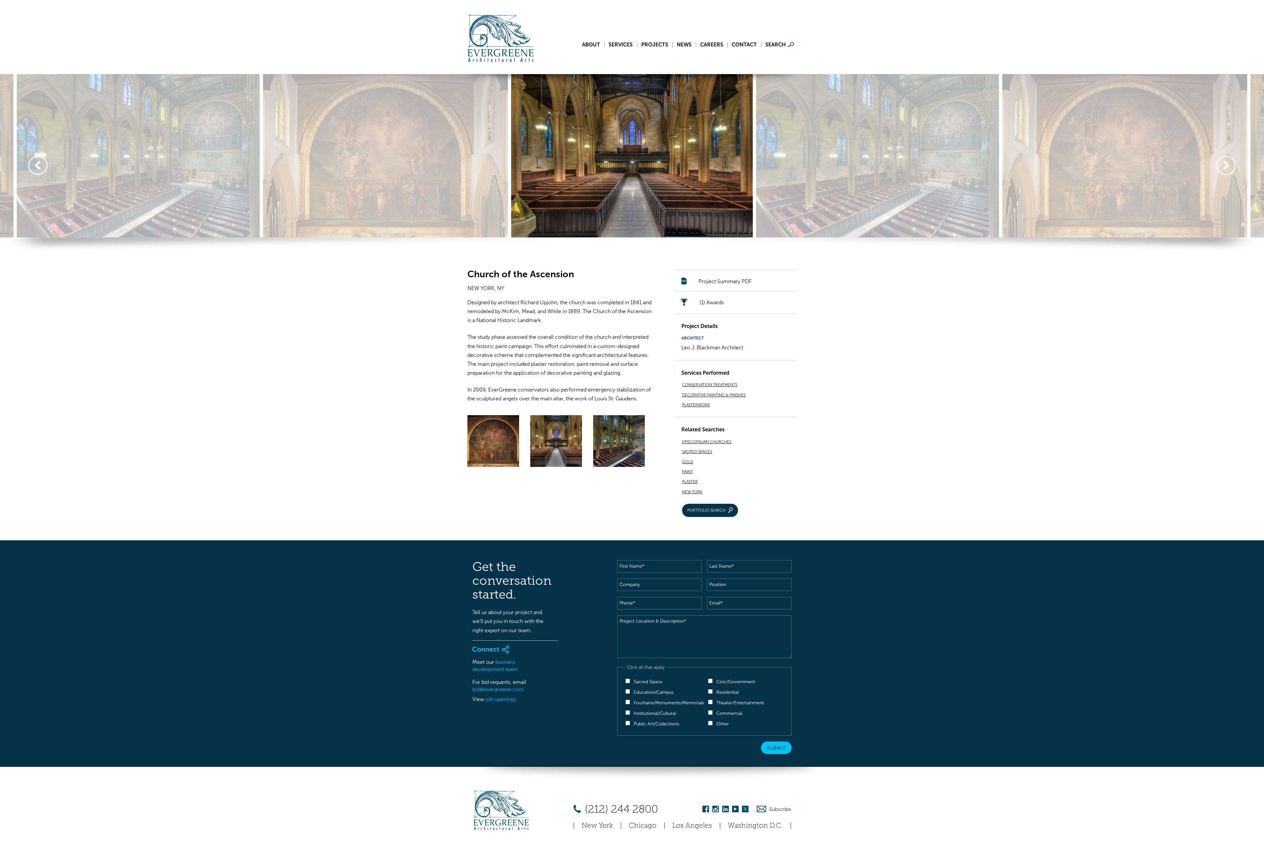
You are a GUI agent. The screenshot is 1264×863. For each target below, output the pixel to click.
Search (775, 44)
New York (692, 492)
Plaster (690, 481)
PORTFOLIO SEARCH (706, 510)
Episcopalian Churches (706, 442)
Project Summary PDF (724, 281)
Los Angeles (692, 825)
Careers (711, 44)
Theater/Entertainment (740, 702)
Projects (654, 44)
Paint (687, 472)
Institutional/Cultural (655, 713)
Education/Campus (653, 692)
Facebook (705, 810)
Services (621, 44)
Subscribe (780, 809)
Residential (727, 692)
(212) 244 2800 (620, 809)
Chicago (642, 825)
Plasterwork (696, 405)
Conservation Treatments (709, 385)
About (591, 44)
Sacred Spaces (697, 451)
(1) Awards (711, 302)
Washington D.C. (755, 825)
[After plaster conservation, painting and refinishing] (556, 442)
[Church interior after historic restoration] (619, 442)
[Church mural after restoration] (493, 442)
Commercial (729, 713)
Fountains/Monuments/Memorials (669, 702)
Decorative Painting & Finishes (714, 395)
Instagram (715, 810)
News (684, 44)
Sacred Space (648, 681)
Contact (744, 44)
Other (722, 723)
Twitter (745, 810)
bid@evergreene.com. (498, 689)
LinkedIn (725, 810)
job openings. (501, 699)
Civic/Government (735, 681)
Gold (687, 462)
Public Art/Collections (656, 723)
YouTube (735, 810)
